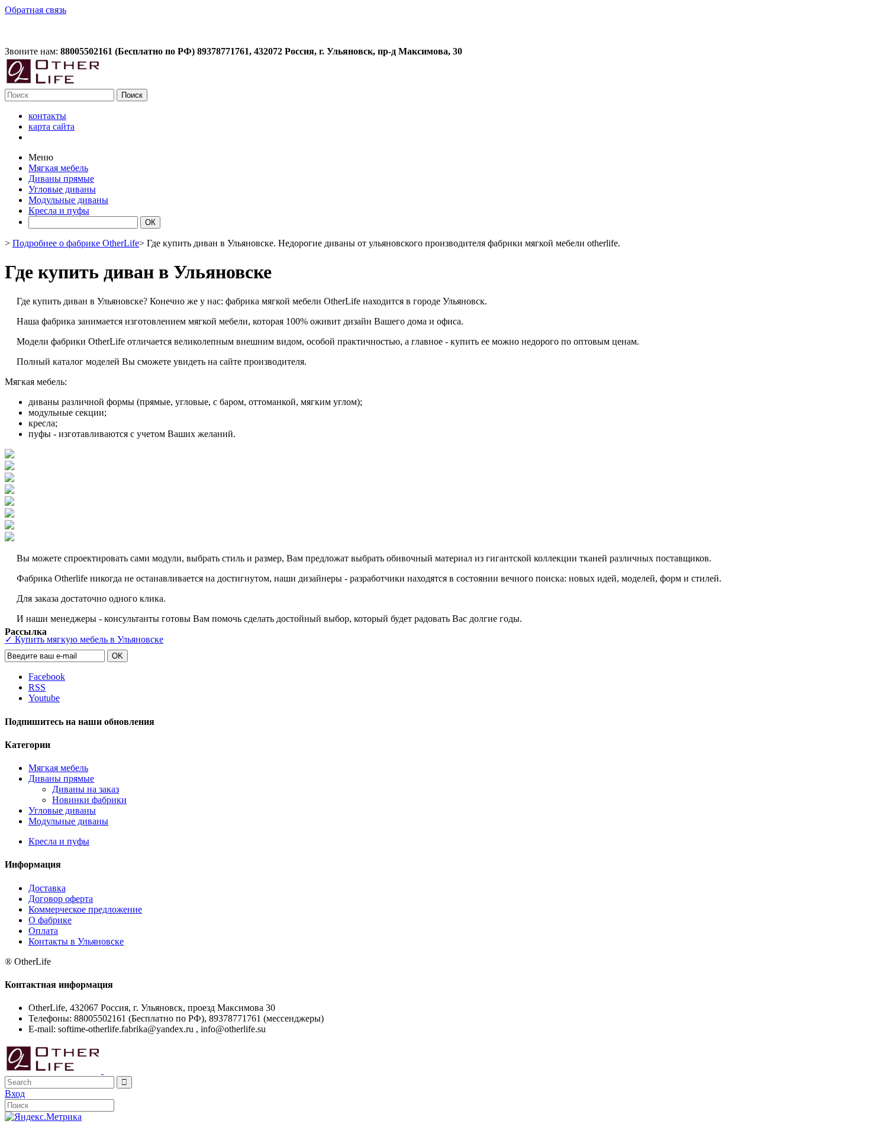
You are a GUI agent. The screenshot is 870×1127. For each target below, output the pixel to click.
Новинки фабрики (89, 800)
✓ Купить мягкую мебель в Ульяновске (84, 639)
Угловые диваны (62, 810)
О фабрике (50, 920)
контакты (47, 116)
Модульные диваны (68, 821)
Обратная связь (35, 10)
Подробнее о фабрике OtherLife (75, 243)
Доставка (47, 888)
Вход (15, 1094)
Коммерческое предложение (85, 909)
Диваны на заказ (85, 789)
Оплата (43, 931)
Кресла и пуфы (58, 841)
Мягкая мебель (58, 768)
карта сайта (51, 126)
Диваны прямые (61, 778)
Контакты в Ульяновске (76, 941)
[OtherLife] (53, 83)
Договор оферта (60, 899)
